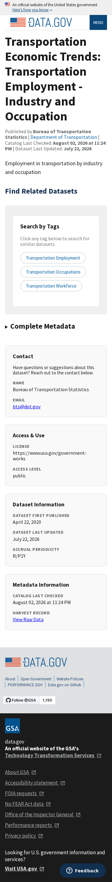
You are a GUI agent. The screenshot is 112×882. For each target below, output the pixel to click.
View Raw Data (28, 619)
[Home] (41, 22)
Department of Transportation (63, 137)
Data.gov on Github (64, 684)
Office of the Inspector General (39, 814)
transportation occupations (53, 272)
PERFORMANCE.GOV (25, 684)
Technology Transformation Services (50, 755)
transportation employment (53, 258)
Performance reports (29, 825)
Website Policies (70, 679)
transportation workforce (51, 286)
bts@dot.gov (26, 406)
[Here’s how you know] (56, 7)
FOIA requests (21, 793)
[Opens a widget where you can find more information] (82, 871)
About (10, 679)
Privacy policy (21, 835)
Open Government (36, 679)
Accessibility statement (32, 782)
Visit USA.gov (21, 868)
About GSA (17, 772)
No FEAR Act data (24, 803)
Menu (98, 22)
